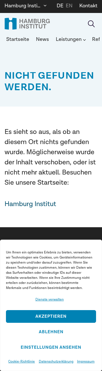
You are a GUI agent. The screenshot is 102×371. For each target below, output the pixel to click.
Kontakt (88, 6)
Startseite (17, 39)
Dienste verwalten (49, 299)
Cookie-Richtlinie (21, 361)
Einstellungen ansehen (51, 347)
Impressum (86, 361)
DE (60, 6)
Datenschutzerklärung (56, 361)
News (42, 39)
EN (69, 6)
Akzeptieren (51, 316)
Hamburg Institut (30, 204)
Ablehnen (51, 332)
